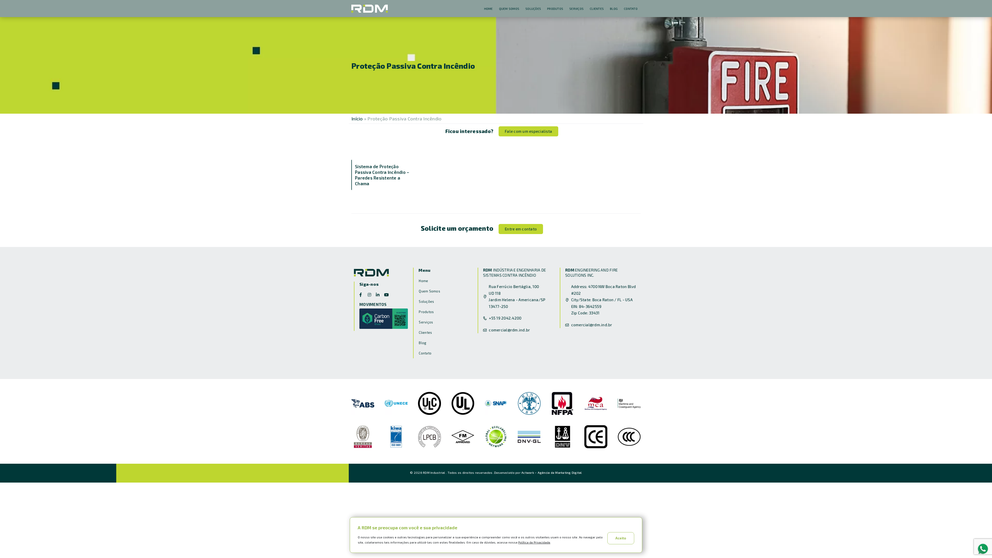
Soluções (533, 8)
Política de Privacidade (534, 542)
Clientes (597, 8)
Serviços (576, 8)
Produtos (555, 8)
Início (357, 118)
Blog (614, 8)
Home (488, 8)
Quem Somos (509, 8)
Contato (631, 8)
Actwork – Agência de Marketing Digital (551, 472)
